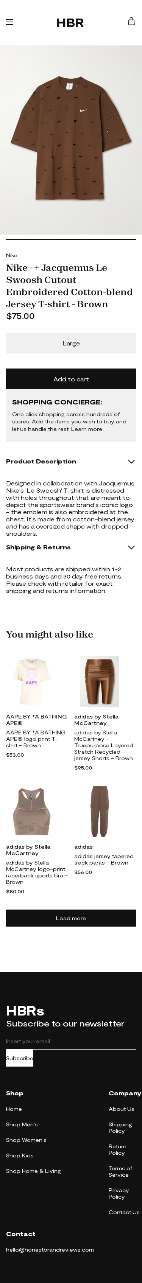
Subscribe (19, 1058)
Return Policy (117, 1149)
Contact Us (124, 1212)
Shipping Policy (120, 1127)
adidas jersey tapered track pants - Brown (104, 859)
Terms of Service (120, 1171)
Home (14, 1109)
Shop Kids (20, 1155)
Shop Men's (22, 1124)
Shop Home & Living (33, 1171)
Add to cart (71, 379)
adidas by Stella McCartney (96, 719)
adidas (83, 846)
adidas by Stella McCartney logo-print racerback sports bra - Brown (37, 872)
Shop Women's (26, 1140)
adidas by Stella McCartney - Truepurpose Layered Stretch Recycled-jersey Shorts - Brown (103, 745)
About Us (121, 1109)
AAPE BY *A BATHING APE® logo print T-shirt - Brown (36, 738)
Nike (11, 255)
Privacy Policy (119, 1193)
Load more (71, 918)
